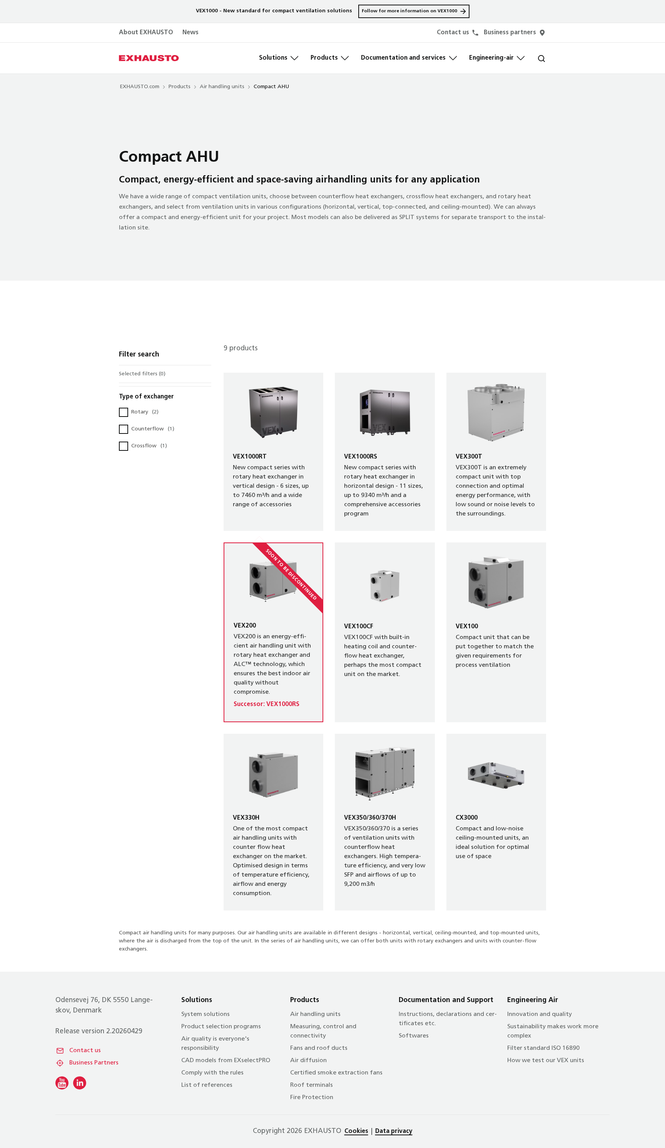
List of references (206, 1085)
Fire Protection (311, 1097)
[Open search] (535, 58)
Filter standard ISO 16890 (543, 1048)
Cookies (356, 1131)
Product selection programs (221, 1027)
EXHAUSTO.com (139, 87)
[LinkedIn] (79, 1082)
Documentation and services (403, 58)
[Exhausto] (149, 58)
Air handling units (222, 87)
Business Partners (94, 1063)
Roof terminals (311, 1085)
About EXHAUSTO (146, 33)
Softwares (414, 1036)
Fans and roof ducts (319, 1048)
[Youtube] (62, 1082)
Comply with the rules (212, 1073)
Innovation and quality (539, 1014)
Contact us (85, 1051)
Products (324, 58)
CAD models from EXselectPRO (225, 1061)
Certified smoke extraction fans (336, 1073)
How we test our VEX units (545, 1061)
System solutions (205, 1014)
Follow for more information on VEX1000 (409, 11)
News (190, 33)
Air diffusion (308, 1061)
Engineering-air (491, 58)
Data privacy (394, 1131)
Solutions (273, 58)
